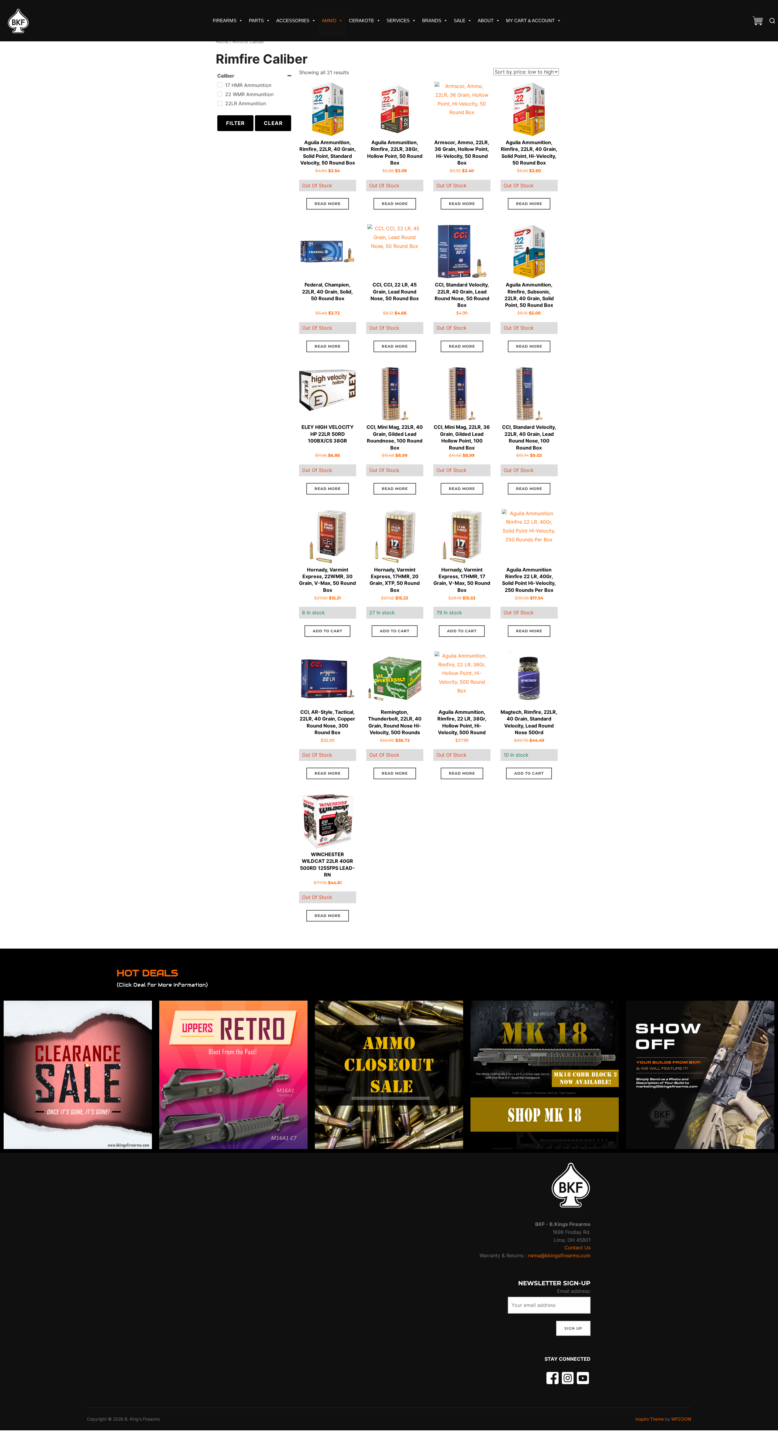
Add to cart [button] (327, 631)
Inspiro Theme (649, 1419)
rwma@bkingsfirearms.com (559, 1255)
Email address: (573, 1291)
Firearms (224, 20)
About (486, 20)
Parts (256, 20)
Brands (431, 20)
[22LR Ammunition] (219, 103)
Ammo (329, 20)
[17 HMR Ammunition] (219, 84)
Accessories (292, 20)
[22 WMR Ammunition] (219, 94)
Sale (459, 20)
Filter (235, 123)
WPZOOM (681, 1419)
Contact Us (577, 1248)
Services (398, 20)
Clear (273, 123)
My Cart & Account (530, 20)
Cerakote (361, 20)
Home (222, 41)
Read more (328, 203)
